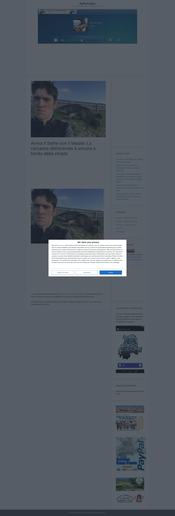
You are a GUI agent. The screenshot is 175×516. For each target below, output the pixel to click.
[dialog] (87, 258)
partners (62, 245)
